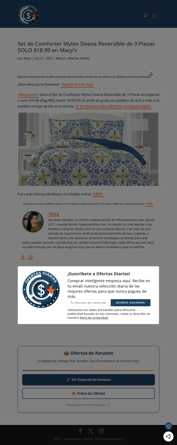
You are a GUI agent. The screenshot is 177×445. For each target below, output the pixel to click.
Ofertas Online (78, 58)
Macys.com (28, 94)
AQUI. (98, 194)
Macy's (61, 58)
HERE (149, 203)
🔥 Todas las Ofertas (88, 393)
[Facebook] (23, 257)
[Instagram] (30, 257)
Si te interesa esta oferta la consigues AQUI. (113, 106)
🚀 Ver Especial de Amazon (88, 379)
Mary (27, 58)
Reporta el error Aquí (77, 84)
